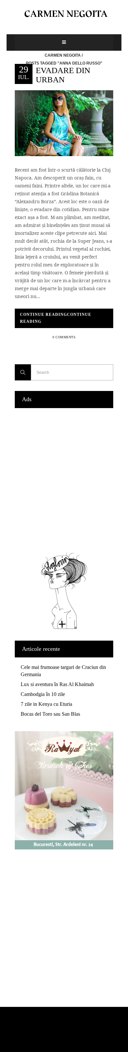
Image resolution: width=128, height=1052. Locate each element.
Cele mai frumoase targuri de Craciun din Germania (63, 670)
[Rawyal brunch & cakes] (64, 847)
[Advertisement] (64, 478)
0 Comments (64, 337)
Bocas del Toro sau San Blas (50, 714)
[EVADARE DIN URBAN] (64, 123)
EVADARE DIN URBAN (63, 75)
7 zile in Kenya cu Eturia (46, 704)
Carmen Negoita (63, 55)
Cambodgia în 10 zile (43, 694)
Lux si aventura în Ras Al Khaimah (57, 684)
